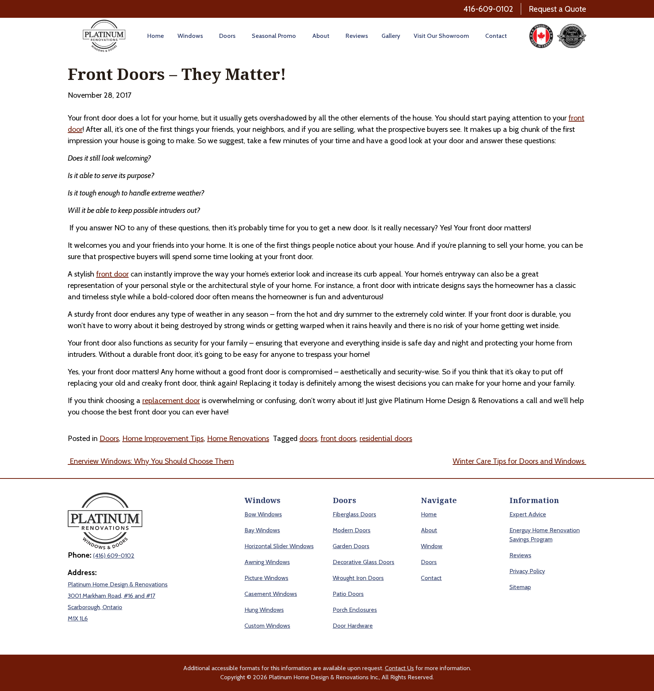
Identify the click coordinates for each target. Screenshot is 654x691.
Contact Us (399, 668)
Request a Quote (557, 9)
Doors (227, 35)
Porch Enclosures (355, 609)
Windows (190, 35)
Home (155, 35)
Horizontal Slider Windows (279, 546)
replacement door (171, 400)
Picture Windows (266, 578)
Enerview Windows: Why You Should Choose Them (151, 461)
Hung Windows (264, 609)
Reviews (357, 35)
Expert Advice (527, 514)
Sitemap (520, 587)
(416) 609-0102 (113, 555)
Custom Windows (267, 625)
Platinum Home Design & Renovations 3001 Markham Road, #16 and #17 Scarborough (118, 596)
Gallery (391, 35)
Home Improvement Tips (163, 438)
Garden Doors (351, 546)
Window (431, 546)
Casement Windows (270, 593)
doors (308, 438)
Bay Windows (262, 530)
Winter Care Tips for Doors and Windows (519, 461)
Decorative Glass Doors (363, 562)
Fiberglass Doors (354, 514)
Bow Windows (263, 514)
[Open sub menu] (204, 36)
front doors (338, 438)
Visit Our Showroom (441, 35)
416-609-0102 (488, 9)
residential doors (386, 438)
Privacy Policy (527, 571)
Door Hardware (353, 625)
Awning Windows (267, 562)
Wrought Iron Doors (358, 578)
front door (112, 273)
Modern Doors (352, 530)
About (320, 35)
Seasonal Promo (274, 35)
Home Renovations (238, 438)
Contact (496, 35)
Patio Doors (348, 593)
